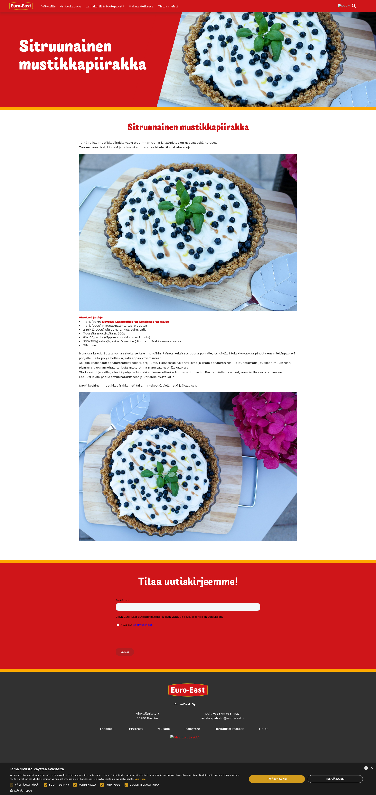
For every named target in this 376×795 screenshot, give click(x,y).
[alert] (188, 779)
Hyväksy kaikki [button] (277, 779)
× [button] (371, 767)
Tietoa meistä (168, 6)
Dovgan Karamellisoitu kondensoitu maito (135, 322)
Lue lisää (140, 779)
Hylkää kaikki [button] (335, 779)
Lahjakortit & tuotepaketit (105, 6)
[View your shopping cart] (364, 6)
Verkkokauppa (70, 6)
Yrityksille (48, 6)
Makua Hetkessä (141, 6)
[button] (125, 790)
